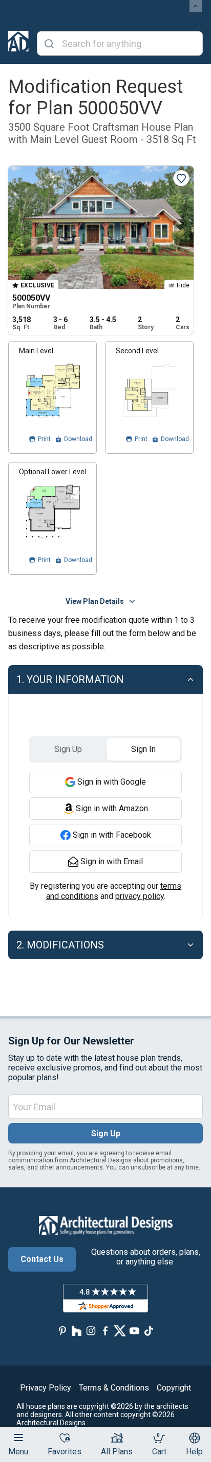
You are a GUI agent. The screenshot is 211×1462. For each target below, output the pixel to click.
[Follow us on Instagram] (91, 1331)
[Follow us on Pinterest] (62, 1331)
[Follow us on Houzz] (77, 1331)
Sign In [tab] (143, 749)
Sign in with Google (111, 782)
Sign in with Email (111, 861)
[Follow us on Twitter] (120, 1331)
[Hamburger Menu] (18, 1437)
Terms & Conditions (114, 1388)
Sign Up (105, 1133)
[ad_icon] (18, 43)
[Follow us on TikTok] (148, 1331)
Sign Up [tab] (68, 749)
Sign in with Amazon (112, 808)
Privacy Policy (45, 1388)
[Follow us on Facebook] (105, 1331)
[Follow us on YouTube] (134, 1331)
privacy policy (139, 896)
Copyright (174, 1388)
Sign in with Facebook (112, 835)
